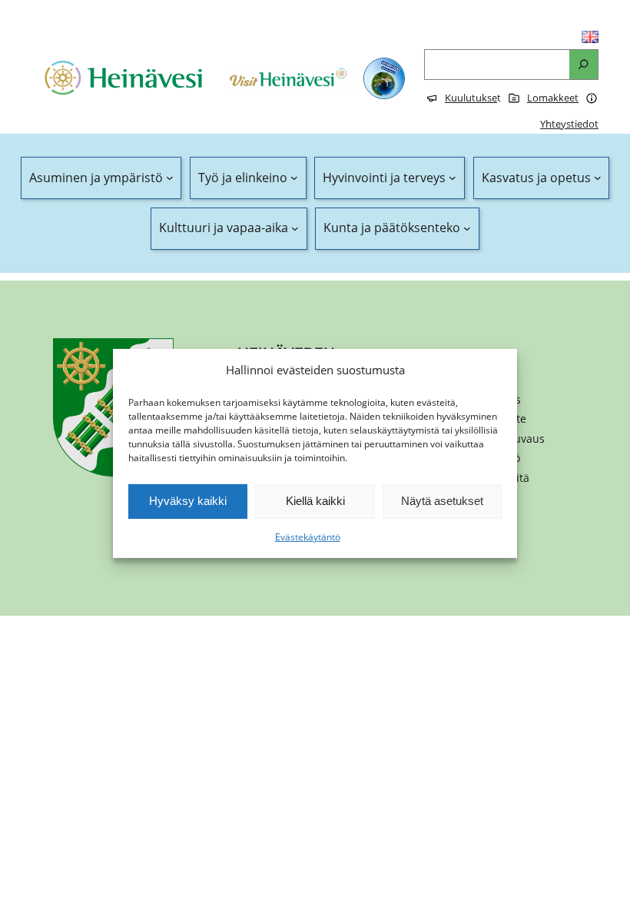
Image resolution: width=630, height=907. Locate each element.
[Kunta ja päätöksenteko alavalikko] (467, 228)
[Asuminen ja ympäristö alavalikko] (170, 178)
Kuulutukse (471, 98)
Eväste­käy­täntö (307, 536)
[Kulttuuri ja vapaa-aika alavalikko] (295, 228)
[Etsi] (583, 65)
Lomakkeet (553, 98)
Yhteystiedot (569, 124)
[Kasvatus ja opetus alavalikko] (598, 178)
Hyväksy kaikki (188, 500)
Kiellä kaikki (315, 500)
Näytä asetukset (442, 500)
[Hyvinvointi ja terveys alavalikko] (452, 178)
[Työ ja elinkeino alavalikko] (294, 178)
